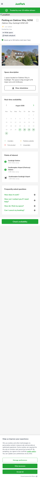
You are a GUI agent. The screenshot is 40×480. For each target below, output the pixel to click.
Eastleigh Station (14, 161)
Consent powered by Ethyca (28, 476)
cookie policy (31, 451)
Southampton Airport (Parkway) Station (19, 168)
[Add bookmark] (37, 20)
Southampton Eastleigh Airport (19, 177)
